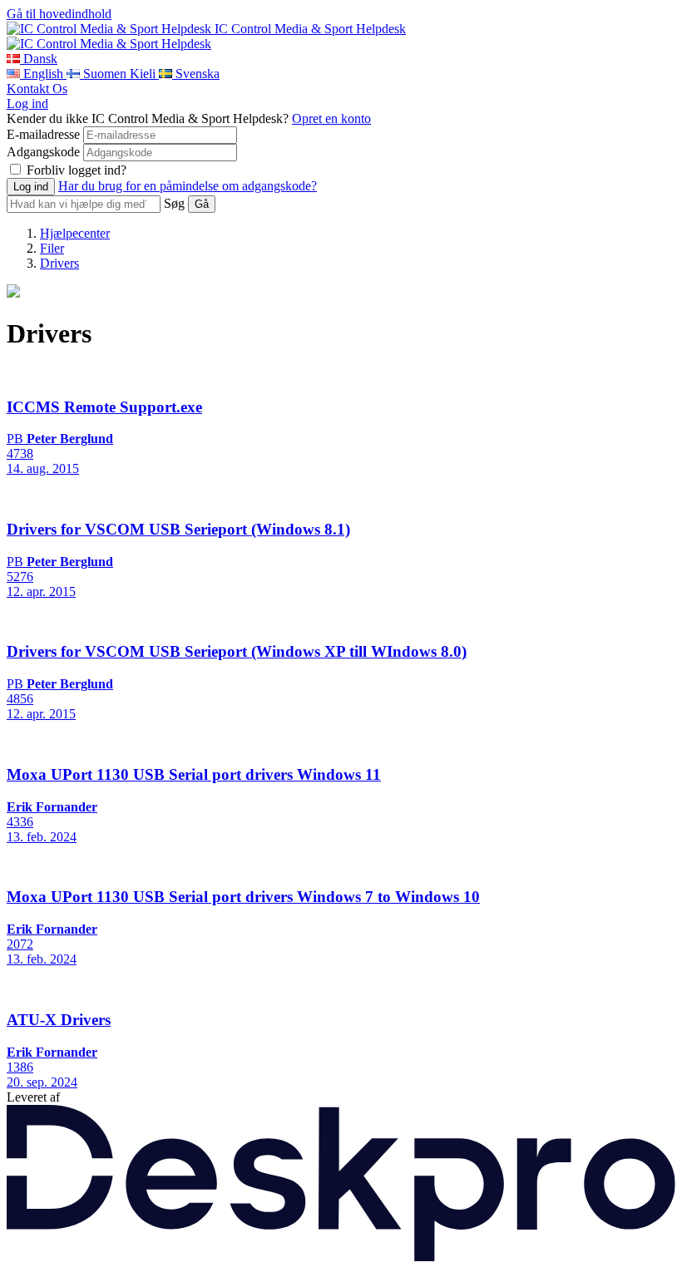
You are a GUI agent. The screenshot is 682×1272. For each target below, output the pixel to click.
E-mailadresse (43, 134)
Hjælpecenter (75, 233)
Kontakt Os (37, 88)
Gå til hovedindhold (59, 14)
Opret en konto (331, 118)
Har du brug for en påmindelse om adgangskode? (187, 186)
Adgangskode (43, 152)
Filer (52, 248)
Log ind (27, 103)
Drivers (59, 263)
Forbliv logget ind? (76, 170)
